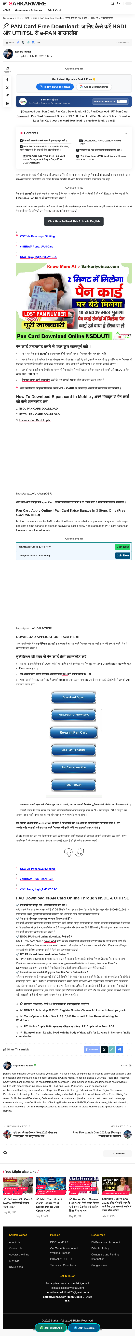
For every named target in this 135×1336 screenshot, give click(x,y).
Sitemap (14, 1260)
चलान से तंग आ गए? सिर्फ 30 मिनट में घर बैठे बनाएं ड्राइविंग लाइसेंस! (56, 1004)
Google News (99, 1265)
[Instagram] (130, 1065)
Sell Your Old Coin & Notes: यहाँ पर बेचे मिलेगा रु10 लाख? (18, 1203)
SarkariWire (27, 3)
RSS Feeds (16, 1267)
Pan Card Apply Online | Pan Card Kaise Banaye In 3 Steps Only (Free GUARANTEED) (44, 159)
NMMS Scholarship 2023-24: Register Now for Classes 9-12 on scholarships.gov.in (74, 1010)
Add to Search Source (96, 86)
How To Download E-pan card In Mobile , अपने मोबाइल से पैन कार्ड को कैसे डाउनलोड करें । (44, 148)
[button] (6, 3)
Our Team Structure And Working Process (64, 1250)
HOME (8, 1193)
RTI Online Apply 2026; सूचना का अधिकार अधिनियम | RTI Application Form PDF (68, 1026)
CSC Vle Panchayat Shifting (37, 236)
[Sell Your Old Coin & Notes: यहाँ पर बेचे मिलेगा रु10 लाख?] (18, 1185)
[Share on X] (23, 42)
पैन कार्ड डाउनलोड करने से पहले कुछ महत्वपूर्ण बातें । (45, 140)
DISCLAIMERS (59, 1242)
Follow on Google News (57, 86)
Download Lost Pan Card (38, 111)
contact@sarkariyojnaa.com (67, 1287)
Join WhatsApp (53, 1327)
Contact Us (15, 1248)
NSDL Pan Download (96, 111)
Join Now (123, 546)
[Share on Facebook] (17, 42)
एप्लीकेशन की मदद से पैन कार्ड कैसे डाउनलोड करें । (101, 150)
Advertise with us (19, 1254)
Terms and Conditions (63, 1265)
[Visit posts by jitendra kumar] (7, 1065)
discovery (10, 1189)
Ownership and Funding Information (105, 1256)
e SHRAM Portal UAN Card (37, 246)
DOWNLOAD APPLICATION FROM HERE (100, 142)
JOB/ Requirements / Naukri (48, 1192)
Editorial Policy (100, 1248)
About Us (14, 1242)
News (18, 1193)
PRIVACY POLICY (61, 1259)
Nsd (65, 674)
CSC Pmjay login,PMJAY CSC (38, 257)
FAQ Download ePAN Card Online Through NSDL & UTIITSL (101, 158)
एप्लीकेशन (42, 643)
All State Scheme (80, 1184)
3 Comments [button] (119, 1154)
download (50, 941)
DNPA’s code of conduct (105, 1242)
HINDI (23, 1189)
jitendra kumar (22, 51)
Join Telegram (86, 1327)
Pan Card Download (68, 111)
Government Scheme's (82, 1189)
